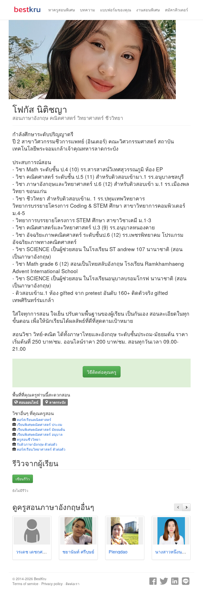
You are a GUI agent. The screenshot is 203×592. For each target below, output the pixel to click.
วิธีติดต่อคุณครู (101, 372)
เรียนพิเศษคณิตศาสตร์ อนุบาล (40, 434)
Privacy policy (52, 583)
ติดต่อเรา (72, 583)
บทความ (87, 10)
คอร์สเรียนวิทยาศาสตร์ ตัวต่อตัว (41, 449)
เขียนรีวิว (23, 478)
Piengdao (118, 551)
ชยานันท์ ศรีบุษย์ (78, 551)
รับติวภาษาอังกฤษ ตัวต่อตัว (37, 444)
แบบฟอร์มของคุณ (115, 10)
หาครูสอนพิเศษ (61, 10)
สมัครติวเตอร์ (176, 10)
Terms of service (25, 583)
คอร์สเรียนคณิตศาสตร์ (34, 419)
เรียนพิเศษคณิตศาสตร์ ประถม (39, 424)
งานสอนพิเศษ (148, 10)
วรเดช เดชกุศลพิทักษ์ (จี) (40, 551)
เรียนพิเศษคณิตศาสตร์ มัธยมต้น (41, 429)
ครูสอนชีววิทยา (28, 439)
